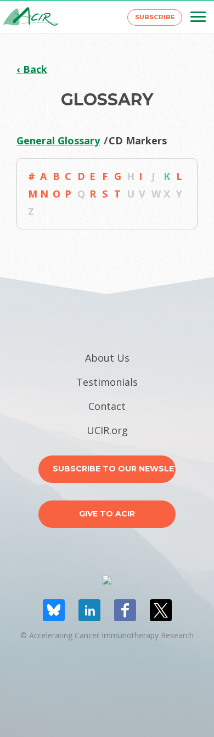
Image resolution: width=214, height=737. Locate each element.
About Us (107, 357)
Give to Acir (107, 514)
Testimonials (107, 382)
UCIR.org (107, 430)
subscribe (155, 17)
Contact (107, 406)
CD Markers (138, 140)
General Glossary (58, 140)
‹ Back (31, 69)
